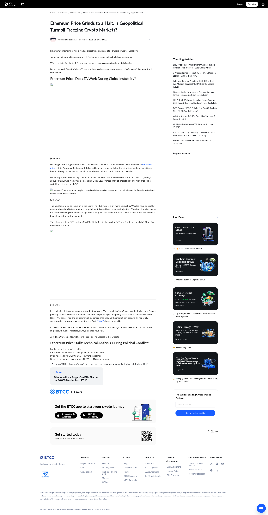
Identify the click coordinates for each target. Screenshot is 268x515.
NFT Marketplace (131, 480)
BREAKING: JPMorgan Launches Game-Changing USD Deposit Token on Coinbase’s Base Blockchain (195, 101)
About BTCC (150, 463)
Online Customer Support (196, 464)
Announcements (152, 472)
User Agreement (174, 467)
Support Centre (130, 467)
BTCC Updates (151, 467)
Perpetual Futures (87, 463)
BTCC (52, 13)
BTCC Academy (130, 476)
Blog (125, 463)
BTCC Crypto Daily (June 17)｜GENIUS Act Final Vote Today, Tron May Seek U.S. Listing (194, 134)
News (126, 472)
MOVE (100, 321)
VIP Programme (108, 467)
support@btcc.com (197, 474)
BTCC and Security (153, 476)
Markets (105, 478)
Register (252, 4)
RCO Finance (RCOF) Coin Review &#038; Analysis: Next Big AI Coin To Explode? (195, 109)
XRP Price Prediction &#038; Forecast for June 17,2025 (193, 125)
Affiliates (105, 482)
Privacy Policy (173, 471)
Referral (105, 463)
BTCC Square (62, 13)
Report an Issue (195, 469)
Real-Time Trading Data (109, 473)
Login (240, 4)
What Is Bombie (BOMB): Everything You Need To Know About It (194, 117)
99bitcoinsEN (75, 13)
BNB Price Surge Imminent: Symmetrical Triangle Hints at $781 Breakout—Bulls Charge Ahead (194, 66)
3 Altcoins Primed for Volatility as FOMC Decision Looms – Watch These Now (194, 74)
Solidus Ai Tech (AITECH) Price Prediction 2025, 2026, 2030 (193, 142)
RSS (216, 431)
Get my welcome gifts (195, 413)
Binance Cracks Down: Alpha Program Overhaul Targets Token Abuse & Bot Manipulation (193, 93)
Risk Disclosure (173, 475)
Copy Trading (86, 472)
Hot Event (179, 217)
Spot (82, 467)
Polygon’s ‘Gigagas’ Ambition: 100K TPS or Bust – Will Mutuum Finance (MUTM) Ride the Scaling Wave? (194, 84)
